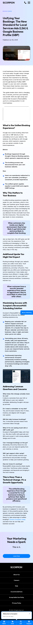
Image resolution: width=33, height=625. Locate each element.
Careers (16, 580)
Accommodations (16, 591)
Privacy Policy (16, 603)
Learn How (16, 556)
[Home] (9, 3)
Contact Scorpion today (17, 519)
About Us (16, 574)
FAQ (16, 586)
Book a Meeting (27, 312)
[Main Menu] (29, 2)
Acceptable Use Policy (16, 597)
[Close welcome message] (29, 613)
